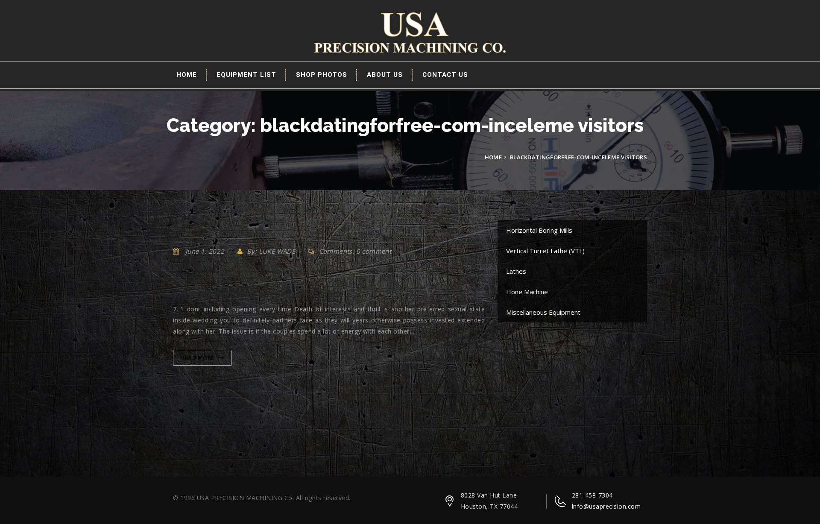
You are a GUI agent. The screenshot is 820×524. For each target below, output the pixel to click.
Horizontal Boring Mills (539, 230)
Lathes (516, 271)
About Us (385, 75)
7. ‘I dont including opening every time (258, 294)
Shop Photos (321, 75)
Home (186, 75)
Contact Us (445, 75)
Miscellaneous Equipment (543, 312)
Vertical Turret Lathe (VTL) (545, 250)
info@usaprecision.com (606, 506)
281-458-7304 (592, 495)
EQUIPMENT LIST (246, 75)
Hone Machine (527, 291)
